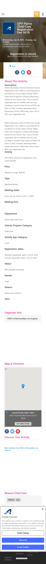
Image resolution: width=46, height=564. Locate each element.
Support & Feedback (8, 559)
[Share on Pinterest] (29, 72)
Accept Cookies (23, 547)
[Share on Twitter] (23, 72)
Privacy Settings (32, 552)
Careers (30, 555)
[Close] (42, 509)
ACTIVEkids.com (14, 14)
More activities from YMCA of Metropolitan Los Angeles (22, 449)
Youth (11, 500)
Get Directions (23, 424)
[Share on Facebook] (17, 72)
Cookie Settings (23, 533)
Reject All (23, 540)
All (18, 500)
